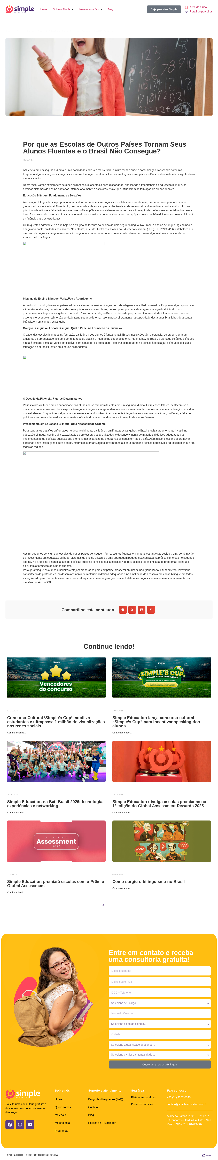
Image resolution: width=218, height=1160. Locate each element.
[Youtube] (30, 1124)
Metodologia (62, 1122)
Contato (93, 1107)
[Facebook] (9, 1124)
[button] (123, 610)
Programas (61, 1130)
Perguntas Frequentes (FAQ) (105, 1099)
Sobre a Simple (61, 9)
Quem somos (63, 1107)
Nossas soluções (89, 9)
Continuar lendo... (16, 732)
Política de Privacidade (102, 1122)
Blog (110, 9)
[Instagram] (20, 1124)
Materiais (60, 1115)
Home (43, 9)
